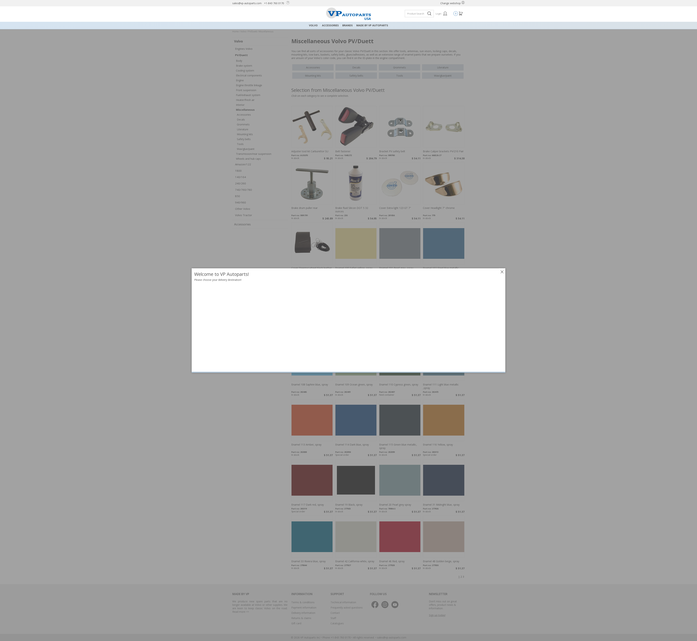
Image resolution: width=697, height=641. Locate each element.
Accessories (330, 25)
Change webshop (450, 3)
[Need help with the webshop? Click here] (288, 3)
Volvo (313, 25)
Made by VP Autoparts (372, 25)
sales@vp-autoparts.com (247, 3)
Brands (347, 25)
